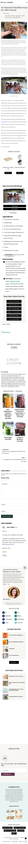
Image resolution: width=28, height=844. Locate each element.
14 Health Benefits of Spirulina (16, 696)
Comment (5, 484)
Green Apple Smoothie (8, 438)
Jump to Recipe (6, 13)
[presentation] (8, 401)
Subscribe (21, 830)
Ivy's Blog (14, 347)
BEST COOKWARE (14, 308)
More (9, 584)
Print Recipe (14, 206)
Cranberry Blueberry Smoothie (20, 439)
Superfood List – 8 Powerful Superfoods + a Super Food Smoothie (20, 413)
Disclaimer (15, 841)
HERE (15, 140)
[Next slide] (26, 165)
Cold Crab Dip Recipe (14, 655)
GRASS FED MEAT (14, 315)
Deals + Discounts (19, 827)
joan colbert (11, 527)
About (14, 833)
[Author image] (2, 16)
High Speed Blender (20, 167)
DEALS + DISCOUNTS (14, 312)
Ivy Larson (8, 15)
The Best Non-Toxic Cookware (16, 676)
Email (4, 511)
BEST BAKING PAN (14, 305)
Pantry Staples (7, 827)
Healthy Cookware (9, 830)
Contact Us (22, 841)
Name (4, 504)
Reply (4, 555)
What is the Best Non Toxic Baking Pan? (17, 683)
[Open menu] (26, 2)
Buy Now (7, 173)
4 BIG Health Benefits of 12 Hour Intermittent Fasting (16, 690)
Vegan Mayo (12, 648)
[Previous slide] (2, 165)
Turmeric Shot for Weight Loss (16, 635)
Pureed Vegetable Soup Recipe (16, 641)
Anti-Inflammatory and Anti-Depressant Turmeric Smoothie (8, 414)
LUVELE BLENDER (14, 319)
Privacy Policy (7, 841)
